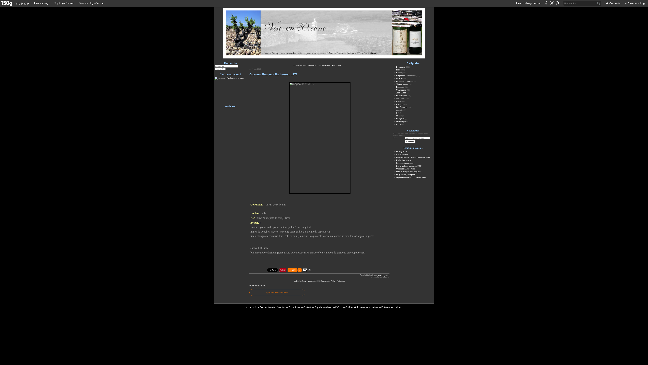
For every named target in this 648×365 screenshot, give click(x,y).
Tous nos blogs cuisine (528, 3)
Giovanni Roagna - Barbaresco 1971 (273, 74)
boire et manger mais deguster (408, 172)
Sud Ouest (400, 99)
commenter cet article (379, 277)
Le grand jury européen (405, 175)
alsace (399, 116)
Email (395, 138)
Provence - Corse (403, 81)
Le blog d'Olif (401, 152)
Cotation (399, 104)
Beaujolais (400, 119)
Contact (307, 307)
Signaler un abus (323, 307)
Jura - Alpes (401, 93)
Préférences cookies (391, 307)
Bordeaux (400, 87)
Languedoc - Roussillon (405, 76)
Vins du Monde (383, 275)
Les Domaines (402, 107)
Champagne (401, 90)
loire (398, 113)
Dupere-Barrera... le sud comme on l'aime (413, 157)
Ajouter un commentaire (277, 292)
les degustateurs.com (405, 163)
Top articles (294, 307)
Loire (398, 70)
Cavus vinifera (402, 154)
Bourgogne (400, 67)
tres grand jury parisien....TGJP (409, 166)
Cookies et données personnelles (361, 307)
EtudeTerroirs (401, 96)
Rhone (399, 73)
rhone (398, 124)
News (398, 101)
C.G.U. (338, 307)
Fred (262, 307)
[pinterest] (557, 3)
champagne (401, 121)
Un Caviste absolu (403, 160)
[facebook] (546, 3)
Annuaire (399, 110)
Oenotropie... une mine (405, 169)
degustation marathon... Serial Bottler (411, 177)
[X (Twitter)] (552, 3)
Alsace (399, 78)
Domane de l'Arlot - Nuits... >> (333, 65)
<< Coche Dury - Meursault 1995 (307, 65)
